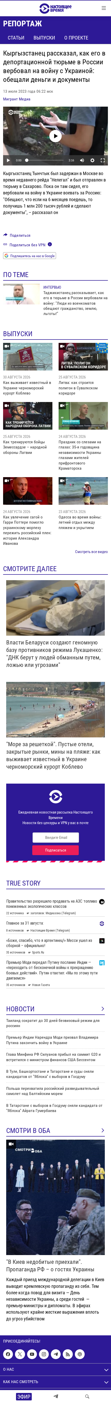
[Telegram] (56, 1396)
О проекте (76, 38)
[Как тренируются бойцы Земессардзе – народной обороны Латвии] (27, 416)
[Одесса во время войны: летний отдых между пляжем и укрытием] (83, 491)
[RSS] (68, 1354)
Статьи (16, 38)
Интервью (52, 287)
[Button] (16, 236)
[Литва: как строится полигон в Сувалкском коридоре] (83, 357)
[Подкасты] (80, 1354)
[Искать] (87, 1396)
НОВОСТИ (20, 1009)
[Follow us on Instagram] (44, 1354)
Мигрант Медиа (16, 99)
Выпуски (44, 38)
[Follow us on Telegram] (56, 1354)
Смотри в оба (28, 1130)
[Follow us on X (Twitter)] (20, 1354)
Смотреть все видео (91, 551)
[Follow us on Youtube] (32, 1354)
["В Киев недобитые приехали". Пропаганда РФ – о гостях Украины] (55, 1197)
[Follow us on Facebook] (8, 1354)
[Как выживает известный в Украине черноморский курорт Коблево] (27, 357)
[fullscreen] (103, 160)
